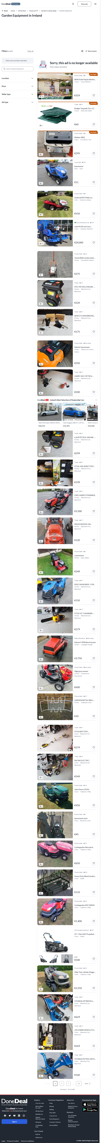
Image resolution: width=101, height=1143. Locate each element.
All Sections (22, 11)
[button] (17, 78)
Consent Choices (55, 1122)
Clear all (30, 51)
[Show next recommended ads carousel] (96, 400)
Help (50, 1103)
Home (13, 11)
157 (79, 1083)
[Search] (4, 69)
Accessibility (53, 1125)
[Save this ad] (93, 95)
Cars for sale (40, 1103)
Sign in (14, 1122)
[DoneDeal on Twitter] (10, 1115)
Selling (51, 1109)
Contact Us (53, 1116)
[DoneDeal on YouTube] (14, 1115)
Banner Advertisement (73, 1121)
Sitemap (38, 1122)
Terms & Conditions (27, 1141)
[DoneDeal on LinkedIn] (19, 1115)
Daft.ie (38, 1134)
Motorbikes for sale (39, 1107)
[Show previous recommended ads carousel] (92, 400)
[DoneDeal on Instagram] (24, 1115)
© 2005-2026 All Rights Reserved (87, 1140)
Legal (3, 1141)
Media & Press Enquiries (73, 1107)
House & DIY (33, 11)
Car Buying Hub (39, 1126)
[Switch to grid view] (82, 51)
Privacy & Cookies (13, 1141)
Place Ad (84, 4)
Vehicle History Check (40, 1118)
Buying (51, 1106)
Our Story (71, 1103)
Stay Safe (52, 1112)
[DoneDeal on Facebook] (5, 1115)
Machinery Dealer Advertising (74, 1125)
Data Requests (54, 1119)
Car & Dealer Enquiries (72, 1116)
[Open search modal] (73, 4)
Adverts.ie (39, 1137)
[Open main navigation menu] (96, 4)
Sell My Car (39, 1114)
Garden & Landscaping (48, 11)
